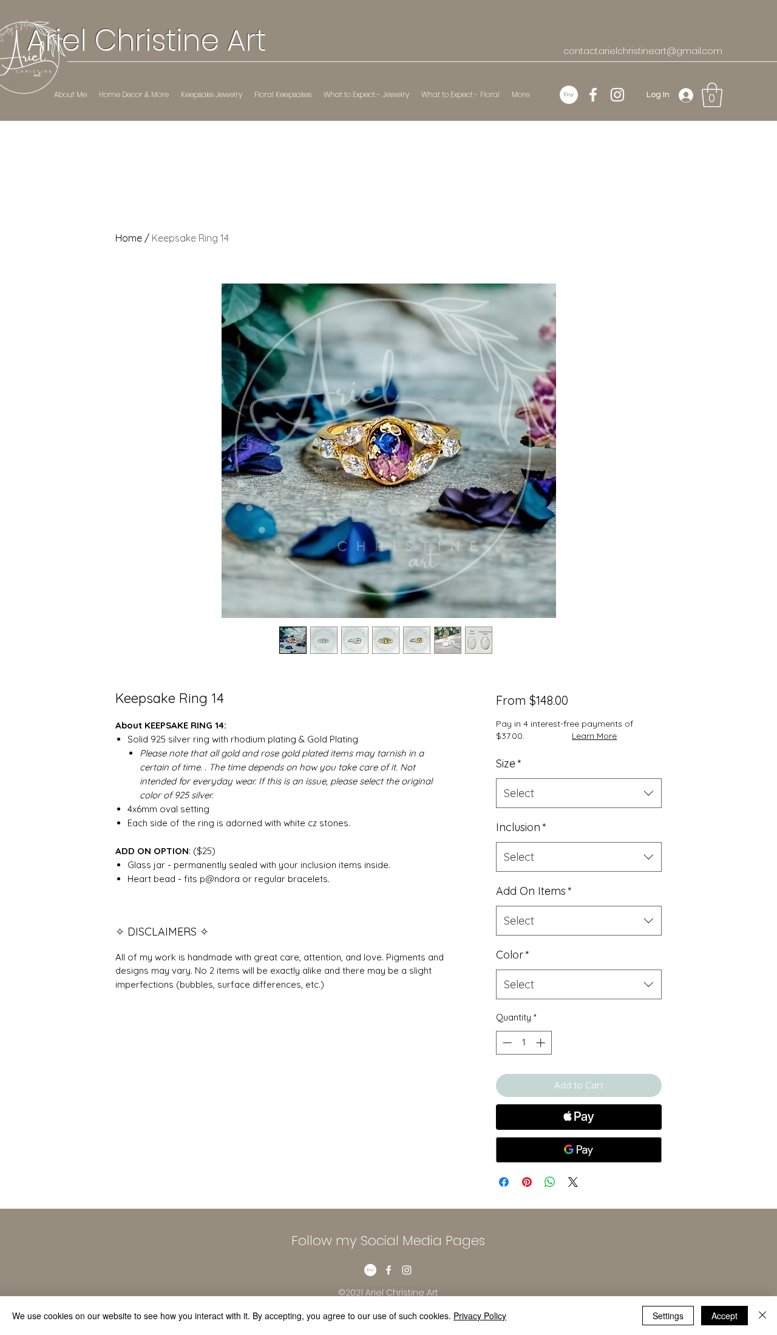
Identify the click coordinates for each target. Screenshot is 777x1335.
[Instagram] (617, 95)
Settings (668, 1316)
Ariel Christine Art (146, 40)
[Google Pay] (579, 1150)
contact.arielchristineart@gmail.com (642, 51)
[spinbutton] (524, 1042)
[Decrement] (506, 1042)
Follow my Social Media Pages (388, 1240)
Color (512, 955)
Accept (724, 1316)
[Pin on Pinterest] (527, 1182)
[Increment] (542, 1042)
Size (508, 763)
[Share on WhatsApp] (550, 1182)
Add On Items (534, 891)
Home (128, 238)
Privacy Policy (479, 1316)
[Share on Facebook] (504, 1182)
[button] (712, 95)
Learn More (594, 735)
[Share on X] (573, 1182)
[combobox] (579, 793)
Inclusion (521, 827)
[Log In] (686, 95)
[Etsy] (569, 95)
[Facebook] (593, 95)
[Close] (762, 1315)
